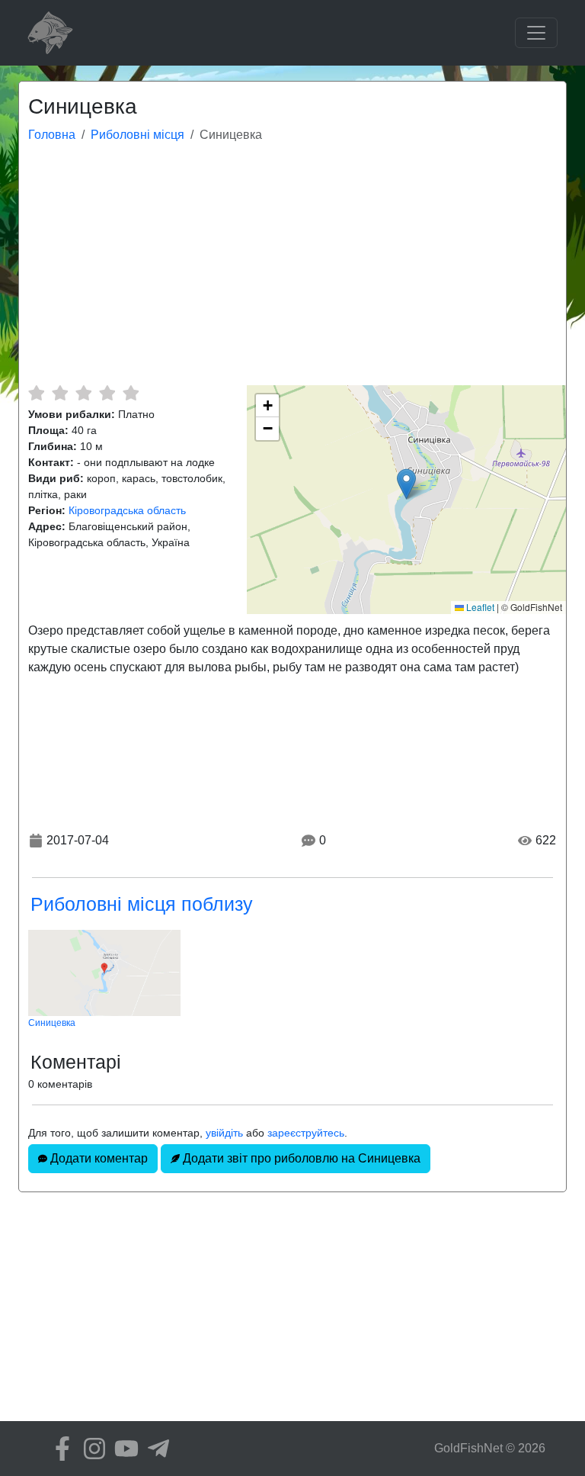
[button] (406, 484)
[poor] (60, 392)
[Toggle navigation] (536, 33)
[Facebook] (59, 1448)
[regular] (83, 392)
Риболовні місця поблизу (141, 904)
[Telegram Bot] (155, 1448)
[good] (107, 392)
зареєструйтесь (305, 1133)
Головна (51, 134)
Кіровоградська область (127, 510)
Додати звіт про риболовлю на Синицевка (300, 1158)
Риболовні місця (137, 134)
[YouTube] (123, 1448)
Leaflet (479, 606)
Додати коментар (97, 1158)
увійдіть (224, 1133)
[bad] (36, 392)
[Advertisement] (292, 271)
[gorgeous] (131, 392)
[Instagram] (91, 1448)
